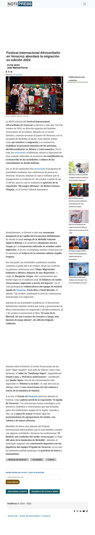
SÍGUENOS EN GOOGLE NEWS (44, 491)
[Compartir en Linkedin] (11, 71)
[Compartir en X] (9, 71)
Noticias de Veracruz (17, 459)
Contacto (46, 515)
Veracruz (21, 290)
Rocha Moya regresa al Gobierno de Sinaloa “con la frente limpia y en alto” (78, 280)
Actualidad (17, 74)
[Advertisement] (47, 28)
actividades (20, 152)
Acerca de (13, 515)
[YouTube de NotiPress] (84, 511)
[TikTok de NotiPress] (87, 511)
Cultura (51, 459)
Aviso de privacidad (36, 472)
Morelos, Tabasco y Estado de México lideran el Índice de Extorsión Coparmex (78, 177)
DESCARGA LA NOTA (17, 491)
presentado (39, 168)
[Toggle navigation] (84, 4)
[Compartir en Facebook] (6, 71)
